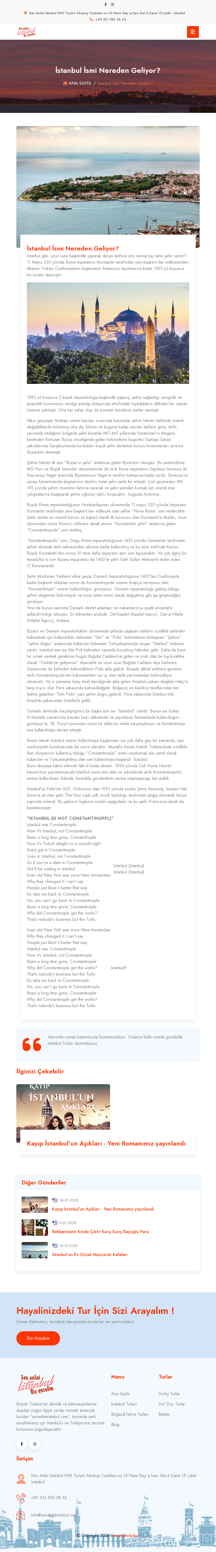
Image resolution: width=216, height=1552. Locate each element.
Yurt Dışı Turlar (172, 1404)
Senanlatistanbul (125, 1536)
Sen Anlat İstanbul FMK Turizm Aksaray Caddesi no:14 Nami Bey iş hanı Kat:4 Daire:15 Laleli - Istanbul (107, 13)
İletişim (164, 1414)
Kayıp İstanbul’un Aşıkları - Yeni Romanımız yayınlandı (106, 1143)
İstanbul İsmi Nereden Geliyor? (73, 248)
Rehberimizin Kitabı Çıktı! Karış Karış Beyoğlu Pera (100, 1232)
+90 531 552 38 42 (110, 19)
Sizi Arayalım (38, 1338)
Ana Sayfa (80, 83)
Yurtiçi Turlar (169, 1394)
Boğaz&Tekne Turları (130, 1414)
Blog (115, 1425)
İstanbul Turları (124, 1404)
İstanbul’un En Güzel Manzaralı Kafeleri (89, 1255)
